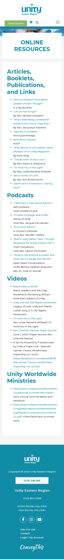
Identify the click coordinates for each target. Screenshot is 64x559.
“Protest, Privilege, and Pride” (31, 215)
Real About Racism (24, 139)
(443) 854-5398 (32, 498)
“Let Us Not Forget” (25, 111)
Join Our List (27, 529)
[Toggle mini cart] (30, 22)
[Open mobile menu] (58, 22)
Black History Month (25, 286)
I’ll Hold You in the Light (27, 318)
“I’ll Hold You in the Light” (28, 167)
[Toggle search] (37, 22)
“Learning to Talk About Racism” (33, 202)
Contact (25, 533)
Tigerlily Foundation (25, 131)
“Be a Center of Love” (26, 175)
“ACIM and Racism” (24, 226)
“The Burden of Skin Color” (29, 159)
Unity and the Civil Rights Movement (34, 302)
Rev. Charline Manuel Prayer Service (35, 330)
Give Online (15, 23)
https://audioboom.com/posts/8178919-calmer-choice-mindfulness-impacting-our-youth (34, 362)
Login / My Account (32, 537)
